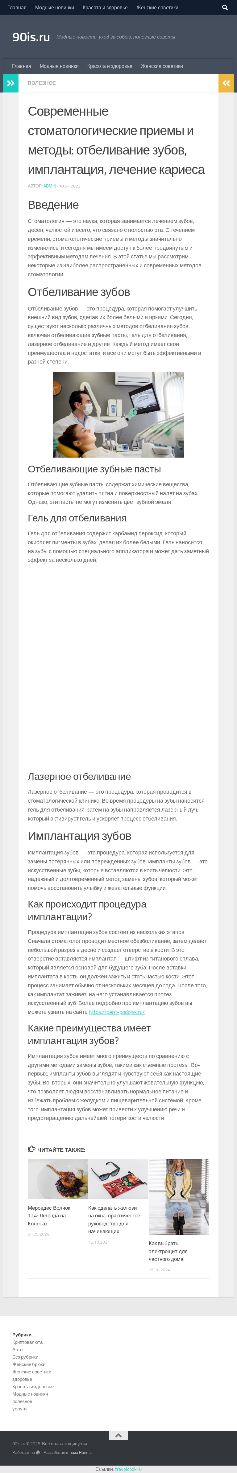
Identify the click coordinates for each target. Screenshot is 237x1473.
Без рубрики (25, 1357)
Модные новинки (54, 7)
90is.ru (31, 37)
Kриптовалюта (27, 1342)
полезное (42, 83)
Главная (17, 7)
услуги (19, 1409)
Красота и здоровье (105, 7)
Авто (17, 1349)
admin (50, 186)
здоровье (22, 1379)
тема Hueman (81, 1452)
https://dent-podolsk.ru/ (117, 1012)
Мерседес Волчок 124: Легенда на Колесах (49, 1216)
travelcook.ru (128, 1469)
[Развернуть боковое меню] (11, 83)
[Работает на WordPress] (38, 1452)
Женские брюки (28, 1364)
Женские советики (157, 7)
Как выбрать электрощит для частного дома (168, 1251)
